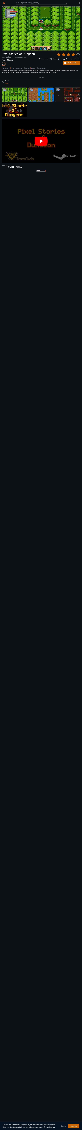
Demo (27, 68)
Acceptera (74, 1126)
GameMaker (42, 68)
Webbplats (5, 68)
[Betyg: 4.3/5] (68, 54)
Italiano (7, 83)
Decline (63, 1126)
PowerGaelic (7, 60)
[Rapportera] (79, 59)
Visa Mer (41, 78)
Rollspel (33, 68)
